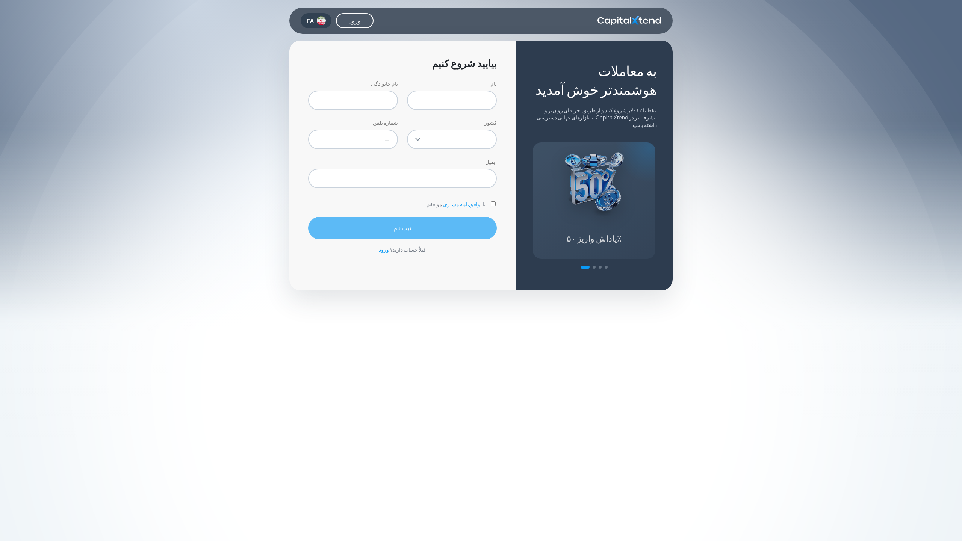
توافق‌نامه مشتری (462, 204)
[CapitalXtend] (629, 21)
